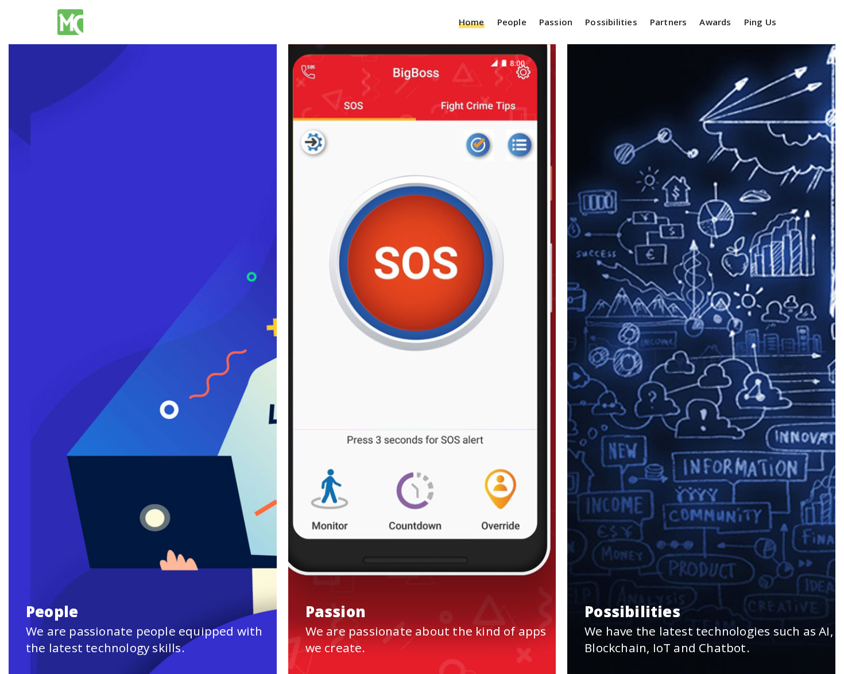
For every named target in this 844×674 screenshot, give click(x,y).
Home (472, 22)
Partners (668, 22)
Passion (555, 22)
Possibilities (611, 22)
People (511, 22)
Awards (715, 22)
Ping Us (760, 22)
